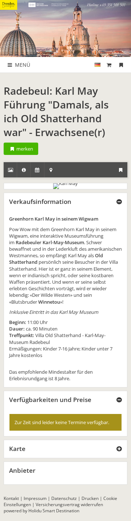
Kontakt (11, 498)
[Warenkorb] (109, 65)
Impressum (35, 498)
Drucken (90, 498)
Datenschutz (64, 498)
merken (24, 148)
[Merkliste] (121, 65)
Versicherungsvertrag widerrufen (69, 504)
